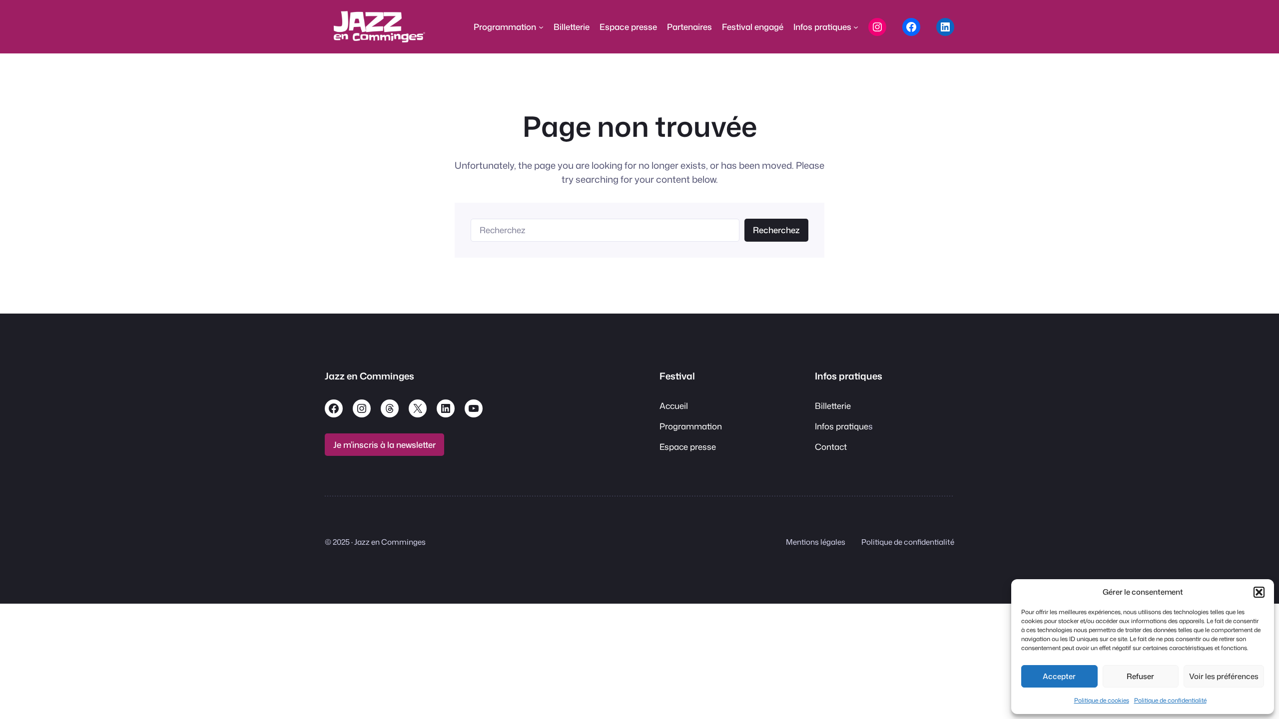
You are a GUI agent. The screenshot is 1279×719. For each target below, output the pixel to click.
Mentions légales (815, 541)
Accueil (673, 405)
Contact (831, 446)
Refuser (1140, 676)
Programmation (690, 426)
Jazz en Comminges (369, 375)
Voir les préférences (1224, 676)
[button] (1259, 592)
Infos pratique (841, 426)
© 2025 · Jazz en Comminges (375, 541)
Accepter (1059, 676)
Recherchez (776, 230)
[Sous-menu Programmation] (541, 26)
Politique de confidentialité (1170, 700)
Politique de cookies (1101, 700)
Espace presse (687, 446)
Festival (677, 375)
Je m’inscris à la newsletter (384, 444)
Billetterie (833, 405)
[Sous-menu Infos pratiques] (855, 26)
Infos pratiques (848, 375)
